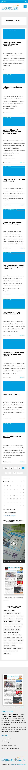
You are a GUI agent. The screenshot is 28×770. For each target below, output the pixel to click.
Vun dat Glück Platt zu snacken (12, 437)
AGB (25, 764)
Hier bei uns (14, 209)
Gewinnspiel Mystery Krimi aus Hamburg (14, 180)
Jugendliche (6, 629)
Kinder (12, 629)
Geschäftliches (19, 624)
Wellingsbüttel (7, 653)
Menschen (12, 635)
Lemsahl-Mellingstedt (13, 632)
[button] (14, 543)
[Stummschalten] (20, 561)
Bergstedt (12, 616)
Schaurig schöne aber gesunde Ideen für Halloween (12, 44)
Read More (22, 69)
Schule (9, 643)
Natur (13, 637)
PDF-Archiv (6, 600)
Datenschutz (20, 764)
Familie (5, 621)
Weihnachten (14, 651)
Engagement (19, 618)
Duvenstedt (11, 618)
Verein (14, 648)
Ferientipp (11, 621)
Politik (5, 640)
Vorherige (6, 468)
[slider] (13, 561)
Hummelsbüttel (17, 626)
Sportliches (6, 645)
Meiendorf (6, 635)
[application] (14, 543)
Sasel (5, 643)
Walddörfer (6, 651)
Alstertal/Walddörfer (8, 613)
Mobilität (19, 635)
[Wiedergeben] (5, 561)
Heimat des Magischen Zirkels (12, 88)
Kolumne (18, 629)
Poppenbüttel (20, 640)
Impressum (13, 764)
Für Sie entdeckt (7, 74)
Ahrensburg (6, 610)
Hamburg (6, 626)
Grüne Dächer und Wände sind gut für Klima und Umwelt (13, 354)
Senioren (15, 643)
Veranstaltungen (7, 648)
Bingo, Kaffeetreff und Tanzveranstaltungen (12, 223)
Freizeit (5, 624)
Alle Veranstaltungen (10, 515)
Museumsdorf (7, 637)
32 (14, 472)
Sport (20, 643)
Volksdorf (20, 648)
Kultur (5, 632)
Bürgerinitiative (19, 616)
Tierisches (13, 645)
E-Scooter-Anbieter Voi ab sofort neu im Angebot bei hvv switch (13, 266)
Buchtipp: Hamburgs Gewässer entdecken (11, 313)
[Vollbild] (23, 561)
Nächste (20, 472)
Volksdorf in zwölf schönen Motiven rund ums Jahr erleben (12, 131)
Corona (5, 618)
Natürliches (19, 637)
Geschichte (11, 624)
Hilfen (11, 626)
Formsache (17, 621)
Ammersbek (17, 613)
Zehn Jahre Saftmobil (11, 395)
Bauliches (6, 616)
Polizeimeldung (11, 640)
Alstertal (13, 610)
